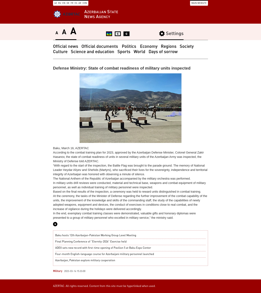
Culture (60, 52)
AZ (55, 3)
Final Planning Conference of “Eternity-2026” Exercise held (91, 241)
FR (72, 3)
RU (59, 3)
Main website (199, 3)
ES (76, 3)
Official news (65, 47)
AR (79, 3)
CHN (85, 3)
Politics (129, 47)
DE (68, 3)
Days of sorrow (163, 52)
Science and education (92, 52)
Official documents (100, 47)
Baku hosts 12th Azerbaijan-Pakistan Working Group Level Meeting (95, 235)
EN (63, 3)
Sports (123, 52)
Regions (168, 47)
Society (187, 47)
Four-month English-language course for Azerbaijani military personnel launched (104, 254)
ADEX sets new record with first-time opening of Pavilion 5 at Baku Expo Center (103, 248)
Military (57, 271)
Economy (149, 47)
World (139, 52)
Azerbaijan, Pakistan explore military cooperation (85, 260)
